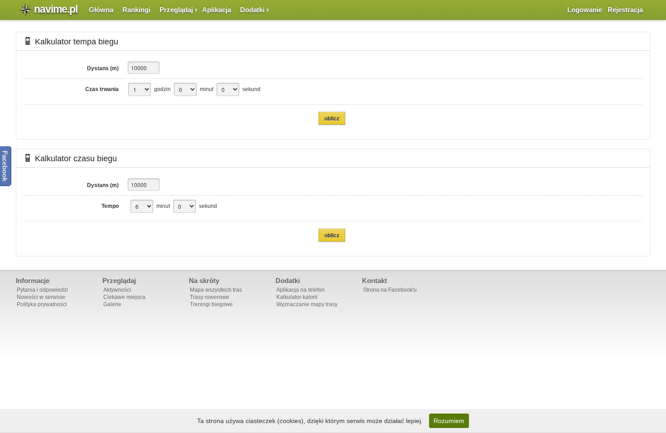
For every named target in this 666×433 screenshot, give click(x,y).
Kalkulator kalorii (297, 297)
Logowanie (584, 10)
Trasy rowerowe (209, 297)
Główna (101, 10)
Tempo (110, 206)
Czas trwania (102, 89)
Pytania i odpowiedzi (42, 290)
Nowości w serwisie (41, 297)
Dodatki (252, 10)
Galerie (112, 304)
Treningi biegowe (211, 304)
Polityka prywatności (42, 304)
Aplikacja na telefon (300, 290)
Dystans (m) (103, 68)
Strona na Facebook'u (390, 290)
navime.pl (55, 9)
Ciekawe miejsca (124, 297)
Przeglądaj (176, 10)
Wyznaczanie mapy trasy (307, 304)
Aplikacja (216, 10)
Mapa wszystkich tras (216, 290)
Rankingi (136, 10)
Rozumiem (449, 420)
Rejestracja (625, 10)
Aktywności (117, 290)
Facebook (5, 166)
